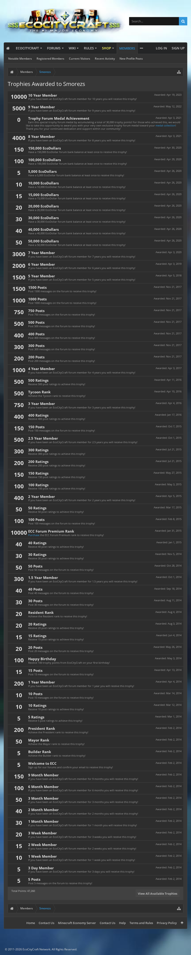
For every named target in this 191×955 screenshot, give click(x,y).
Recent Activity (105, 59)
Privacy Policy (167, 923)
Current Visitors (79, 59)
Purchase (33, 535)
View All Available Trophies (157, 893)
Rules (89, 48)
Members (127, 48)
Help (122, 923)
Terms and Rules (141, 923)
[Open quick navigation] (179, 72)
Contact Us (46, 923)
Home (30, 923)
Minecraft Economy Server (77, 923)
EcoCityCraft (27, 48)
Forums (54, 48)
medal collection (165, 125)
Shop (106, 48)
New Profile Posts (131, 59)
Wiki (72, 48)
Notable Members (20, 59)
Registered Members (50, 59)
